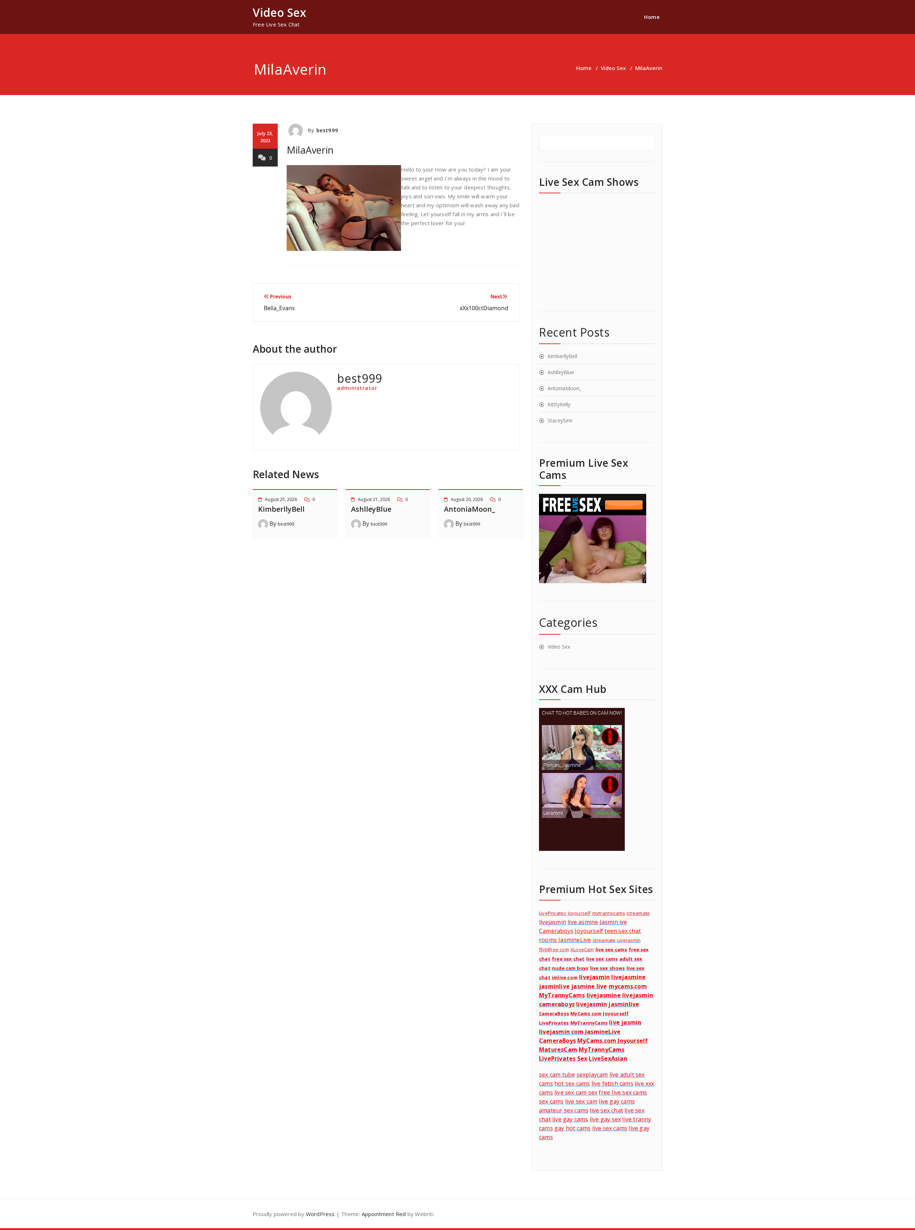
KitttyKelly (559, 404)
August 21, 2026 (374, 499)
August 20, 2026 (467, 499)
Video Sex (613, 67)
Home (651, 17)
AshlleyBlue (371, 509)
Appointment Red (383, 1213)
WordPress (320, 1213)
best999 (327, 130)
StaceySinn (560, 420)
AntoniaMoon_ (469, 509)
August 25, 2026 (281, 499)
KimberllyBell (281, 509)
